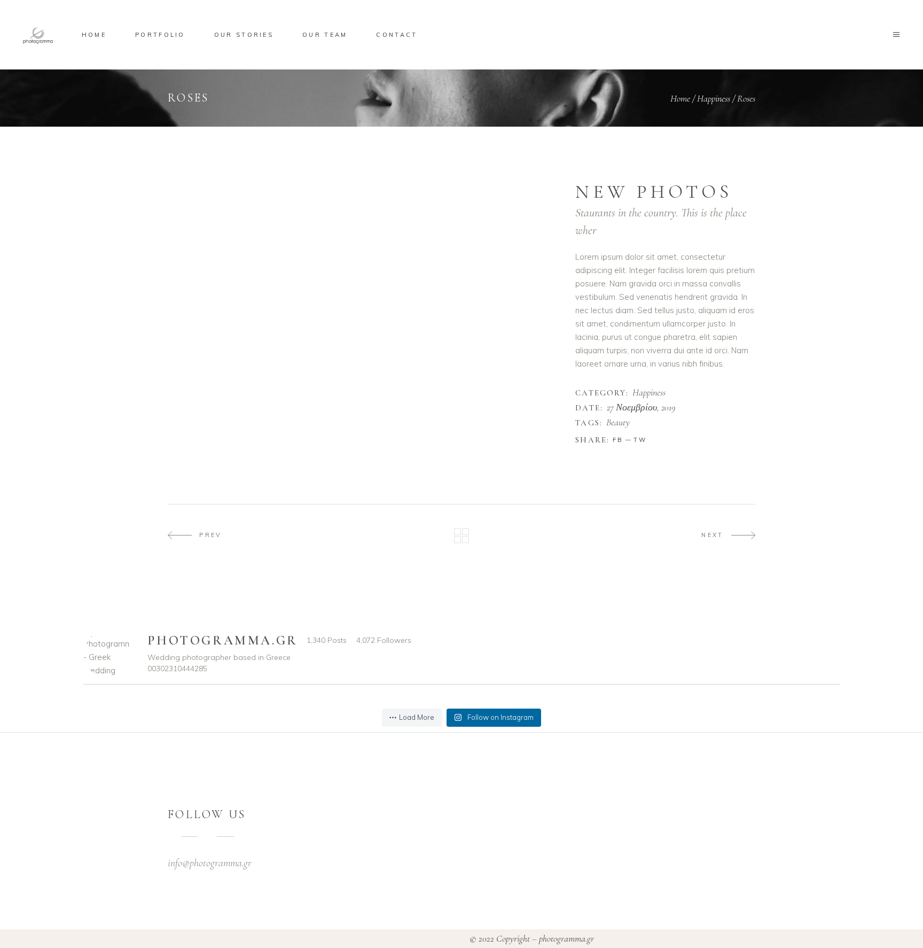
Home (680, 98)
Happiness (713, 98)
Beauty (618, 422)
